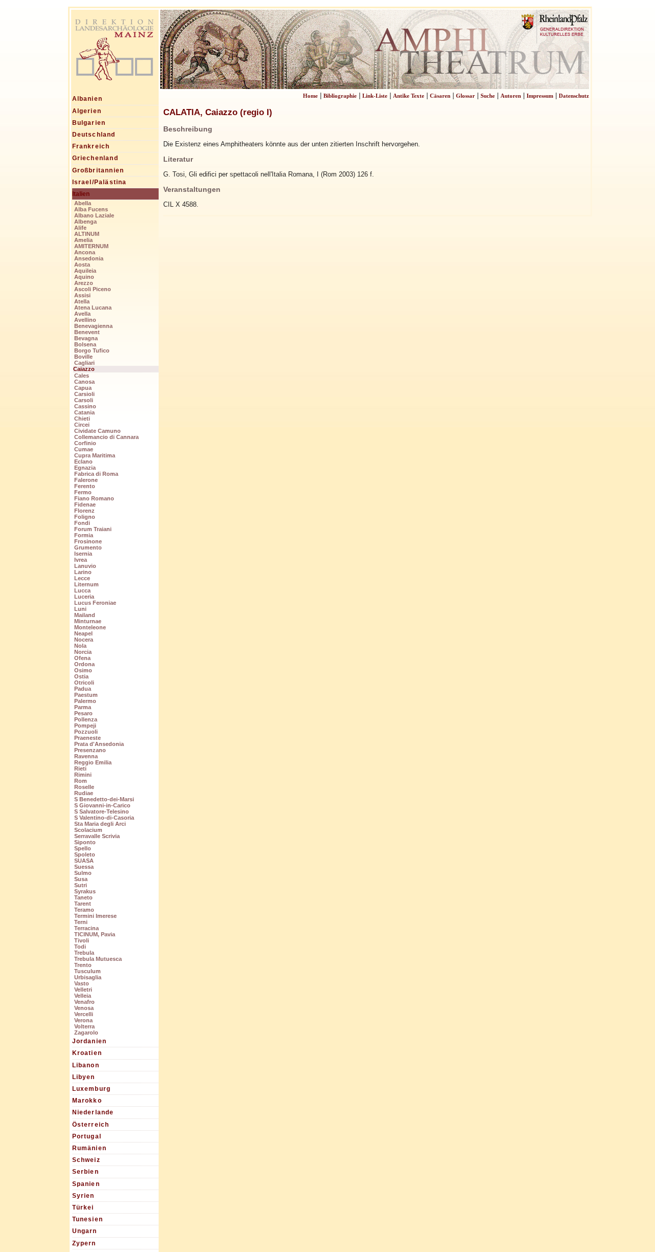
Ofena (82, 658)
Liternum (86, 584)
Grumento (88, 547)
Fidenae (85, 504)
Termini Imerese (95, 916)
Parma (82, 707)
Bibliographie (340, 96)
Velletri (83, 989)
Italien (81, 193)
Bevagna (86, 338)
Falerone (86, 480)
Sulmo (83, 873)
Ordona (84, 664)
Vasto (81, 983)
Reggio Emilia (93, 762)
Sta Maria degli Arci (100, 824)
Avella (82, 314)
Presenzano (90, 750)
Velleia (82, 996)
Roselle (84, 787)
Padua (82, 689)
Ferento (84, 486)
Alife (80, 228)
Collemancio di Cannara (106, 437)
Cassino (85, 406)
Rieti (80, 768)
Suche (488, 96)
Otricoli (84, 682)
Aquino (84, 277)
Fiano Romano (94, 498)
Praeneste (87, 738)
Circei (82, 425)
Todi (80, 946)
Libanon (85, 1065)
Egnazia (85, 468)
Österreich (91, 1124)
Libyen (83, 1077)
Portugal (87, 1136)
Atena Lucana (93, 307)
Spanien (86, 1184)
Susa (81, 879)
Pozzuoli (86, 732)
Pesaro (83, 713)
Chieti (82, 418)
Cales (81, 375)
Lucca (82, 590)
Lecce (82, 578)
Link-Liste (374, 96)
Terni (81, 922)
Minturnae (87, 621)
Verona (83, 1020)
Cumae (83, 449)
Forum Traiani (93, 529)
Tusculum (87, 971)
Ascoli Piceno (92, 289)
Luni (80, 609)
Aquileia (85, 271)
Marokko (87, 1100)
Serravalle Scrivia (97, 836)
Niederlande (93, 1112)
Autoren (510, 96)
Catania (84, 412)
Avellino (85, 320)
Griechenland (95, 158)
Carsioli (84, 394)
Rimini (83, 775)
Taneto (83, 897)
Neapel (83, 633)
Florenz (84, 511)
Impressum (540, 96)
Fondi (82, 523)
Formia (83, 535)
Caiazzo (84, 369)
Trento (83, 965)
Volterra (84, 1026)
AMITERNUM (91, 246)
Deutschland (94, 134)
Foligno (84, 517)
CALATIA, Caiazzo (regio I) (217, 112)
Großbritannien (98, 170)
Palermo (85, 701)
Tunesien (87, 1219)
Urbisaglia (87, 977)
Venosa (84, 1008)
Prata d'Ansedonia (99, 744)
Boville (83, 357)
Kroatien (87, 1053)
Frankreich (91, 146)
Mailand (84, 615)
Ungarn (84, 1231)
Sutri (80, 885)
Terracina (86, 928)
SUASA (84, 861)
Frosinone (88, 541)
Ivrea (80, 560)
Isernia (83, 554)
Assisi (82, 295)
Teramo (84, 910)
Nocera (83, 639)
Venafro (84, 1002)
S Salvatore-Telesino (101, 811)
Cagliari (84, 363)
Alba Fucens (91, 209)
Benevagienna (93, 326)
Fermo (83, 492)
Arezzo (83, 283)
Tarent (82, 903)
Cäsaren (440, 96)
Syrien (83, 1195)
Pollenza (85, 719)
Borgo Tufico (92, 350)
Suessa (84, 867)
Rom (80, 781)
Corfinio (85, 443)
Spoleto (84, 854)
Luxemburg (91, 1088)
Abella (82, 203)
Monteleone (90, 627)
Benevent (87, 332)
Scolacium (88, 830)
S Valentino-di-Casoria (104, 818)
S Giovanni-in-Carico (102, 805)
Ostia (81, 676)
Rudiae (83, 793)
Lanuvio (85, 566)
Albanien (87, 98)
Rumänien (89, 1148)
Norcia (83, 652)
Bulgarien (89, 122)
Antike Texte (408, 96)
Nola (80, 646)
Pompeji (85, 725)
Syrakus (85, 891)
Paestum (86, 695)
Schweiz (86, 1159)
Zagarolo (86, 1032)
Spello (82, 848)
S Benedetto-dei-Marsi (104, 799)
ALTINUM (86, 234)
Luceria (84, 597)
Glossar (465, 96)
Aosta (82, 264)
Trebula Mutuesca (98, 959)
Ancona (84, 252)
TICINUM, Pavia (94, 934)
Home (310, 96)
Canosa (84, 382)
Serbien (85, 1171)
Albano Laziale (94, 215)
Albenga (85, 221)
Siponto (85, 842)
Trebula (84, 953)
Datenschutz (574, 96)
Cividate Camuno (97, 431)
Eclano (83, 461)
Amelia (83, 240)
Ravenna (86, 756)
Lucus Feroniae (95, 603)
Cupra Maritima (94, 455)
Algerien (87, 111)
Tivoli (81, 940)
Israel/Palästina (99, 182)
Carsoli (83, 400)
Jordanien (89, 1041)
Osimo (83, 670)
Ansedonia (88, 258)
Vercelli (83, 1014)
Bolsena (85, 344)
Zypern (84, 1243)
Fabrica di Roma (96, 474)
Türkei (83, 1207)
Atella (82, 301)
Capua (83, 388)
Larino (83, 572)
